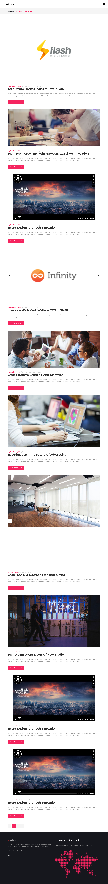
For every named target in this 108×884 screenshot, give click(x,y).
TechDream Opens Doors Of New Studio (36, 89)
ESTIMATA (11, 11)
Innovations (25, 652)
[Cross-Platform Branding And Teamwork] (54, 349)
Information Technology (32, 86)
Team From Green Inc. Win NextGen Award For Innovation (48, 153)
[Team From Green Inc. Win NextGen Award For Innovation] (54, 127)
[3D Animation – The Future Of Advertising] (54, 421)
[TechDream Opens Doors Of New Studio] (54, 621)
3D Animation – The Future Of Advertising (37, 454)
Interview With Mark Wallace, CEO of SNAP (38, 310)
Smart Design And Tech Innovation (32, 227)
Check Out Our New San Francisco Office (36, 575)
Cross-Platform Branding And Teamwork (36, 375)
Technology (33, 726)
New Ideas (27, 452)
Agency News (26, 572)
